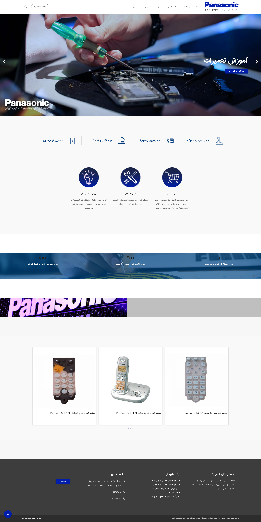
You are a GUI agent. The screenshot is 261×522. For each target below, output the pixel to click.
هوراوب (24, 518)
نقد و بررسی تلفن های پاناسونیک (166, 488)
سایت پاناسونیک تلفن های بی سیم (166, 480)
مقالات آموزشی (238, 71)
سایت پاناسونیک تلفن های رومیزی (166, 484)
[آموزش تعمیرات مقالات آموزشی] (130, 113)
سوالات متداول (174, 492)
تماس (135, 6)
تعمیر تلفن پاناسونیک (173, 6)
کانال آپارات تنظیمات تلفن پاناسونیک (165, 496)
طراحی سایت (36, 518)
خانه (197, 6)
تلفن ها (189, 6)
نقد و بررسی (146, 6)
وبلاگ (157, 6)
